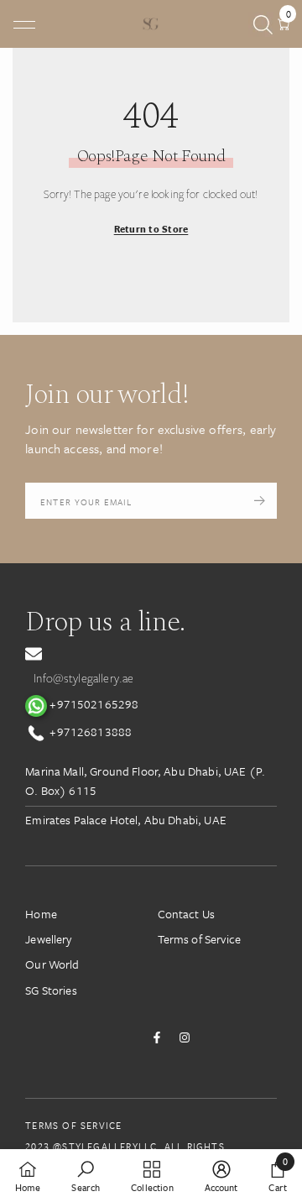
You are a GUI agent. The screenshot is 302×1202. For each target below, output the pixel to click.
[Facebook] (157, 1037)
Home (41, 913)
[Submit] (259, 500)
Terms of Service (199, 939)
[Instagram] (184, 1037)
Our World (52, 964)
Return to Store (151, 229)
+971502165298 (92, 704)
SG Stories (51, 990)
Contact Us (187, 913)
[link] (86, 1175)
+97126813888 (89, 731)
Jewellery (48, 939)
